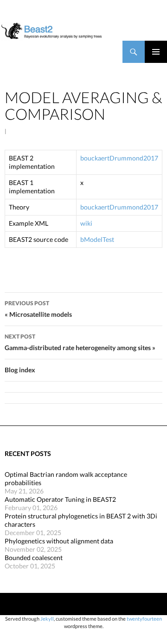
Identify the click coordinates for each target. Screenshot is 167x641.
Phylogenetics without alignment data (59, 541)
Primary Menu (156, 52)
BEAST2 (45, 52)
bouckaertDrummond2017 (119, 158)
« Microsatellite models (38, 309)
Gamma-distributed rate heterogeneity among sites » (80, 342)
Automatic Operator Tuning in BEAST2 (60, 499)
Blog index (20, 370)
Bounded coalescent (34, 557)
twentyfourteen (144, 619)
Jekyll (47, 619)
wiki (86, 223)
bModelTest (97, 239)
